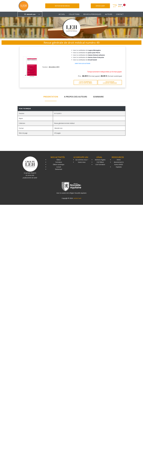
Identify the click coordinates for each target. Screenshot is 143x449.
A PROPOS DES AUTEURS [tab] (75, 96)
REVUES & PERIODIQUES (92, 14)
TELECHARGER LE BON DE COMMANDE (110, 82)
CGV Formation (100, 164)
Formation (58, 162)
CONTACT (120, 14)
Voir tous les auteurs (82, 63)
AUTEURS (108, 14)
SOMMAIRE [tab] (98, 96)
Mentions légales (100, 160)
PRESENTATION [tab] (50, 96)
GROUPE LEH (31, 14)
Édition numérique (58, 164)
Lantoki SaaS (77, 198)
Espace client (100, 6)
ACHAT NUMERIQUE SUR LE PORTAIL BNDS (85, 82)
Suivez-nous (82, 162)
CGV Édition (100, 162)
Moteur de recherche (62, 6)
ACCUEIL (62, 14)
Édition (59, 160)
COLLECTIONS (74, 14)
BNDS (119, 160)
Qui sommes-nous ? (81, 160)
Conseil (58, 167)
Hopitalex (119, 167)
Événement (58, 169)
